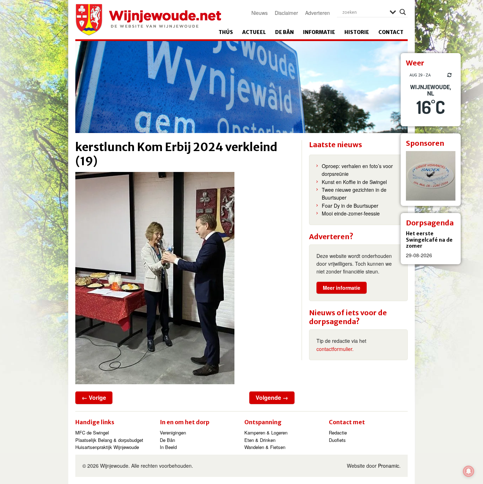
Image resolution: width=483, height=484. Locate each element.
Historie (356, 32)
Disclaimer (286, 12)
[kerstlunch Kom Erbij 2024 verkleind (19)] (185, 278)
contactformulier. (335, 348)
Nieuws (259, 12)
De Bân (284, 32)
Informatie (319, 32)
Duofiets (337, 440)
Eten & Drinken (259, 440)
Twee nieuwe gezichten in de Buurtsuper (354, 193)
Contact (390, 32)
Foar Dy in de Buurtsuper (350, 205)
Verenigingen (173, 432)
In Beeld (168, 447)
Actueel (254, 32)
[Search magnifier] (403, 12)
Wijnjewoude (148, 20)
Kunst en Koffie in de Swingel (354, 181)
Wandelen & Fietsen (264, 447)
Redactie (338, 432)
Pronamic (388, 465)
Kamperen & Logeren (265, 432)
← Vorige (94, 397)
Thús (226, 32)
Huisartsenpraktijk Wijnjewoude (107, 447)
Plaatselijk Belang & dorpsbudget (109, 440)
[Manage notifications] (468, 471)
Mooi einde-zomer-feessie (351, 213)
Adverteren (317, 12)
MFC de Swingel (92, 432)
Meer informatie (341, 287)
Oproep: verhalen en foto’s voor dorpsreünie (357, 169)
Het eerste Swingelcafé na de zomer (429, 239)
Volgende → (272, 397)
